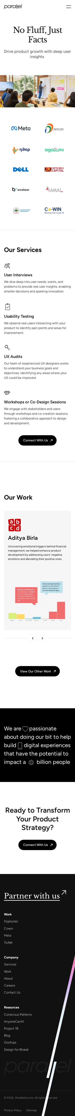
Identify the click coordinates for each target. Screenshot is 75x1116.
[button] (68, 6)
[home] (13, 6)
